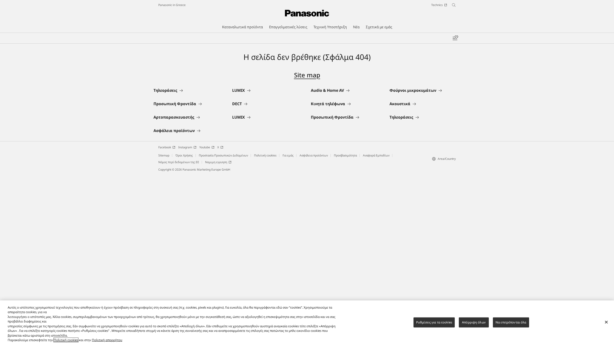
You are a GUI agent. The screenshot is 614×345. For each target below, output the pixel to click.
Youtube (204, 147)
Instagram (185, 147)
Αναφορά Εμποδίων (376, 155)
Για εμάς (288, 155)
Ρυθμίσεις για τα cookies (434, 322)
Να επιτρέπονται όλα (511, 322)
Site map (307, 75)
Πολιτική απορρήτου (107, 340)
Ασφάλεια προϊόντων (314, 155)
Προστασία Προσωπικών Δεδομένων (223, 155)
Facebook (164, 147)
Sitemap (163, 155)
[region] (307, 322)
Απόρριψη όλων (474, 322)
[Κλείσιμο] (606, 322)
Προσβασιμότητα (345, 155)
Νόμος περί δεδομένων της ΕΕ (178, 162)
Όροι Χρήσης (184, 155)
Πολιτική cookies (265, 155)
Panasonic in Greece (172, 5)
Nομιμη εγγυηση (216, 162)
